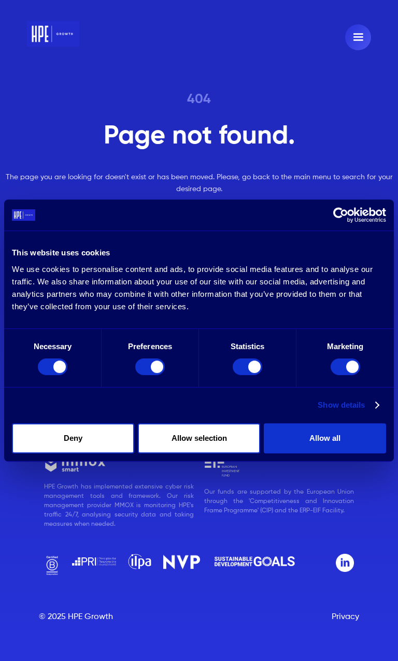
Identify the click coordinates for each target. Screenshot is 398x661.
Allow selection (199, 438)
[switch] (150, 366)
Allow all (324, 438)
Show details (341, 404)
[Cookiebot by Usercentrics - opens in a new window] (340, 215)
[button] (358, 37)
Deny (73, 438)
